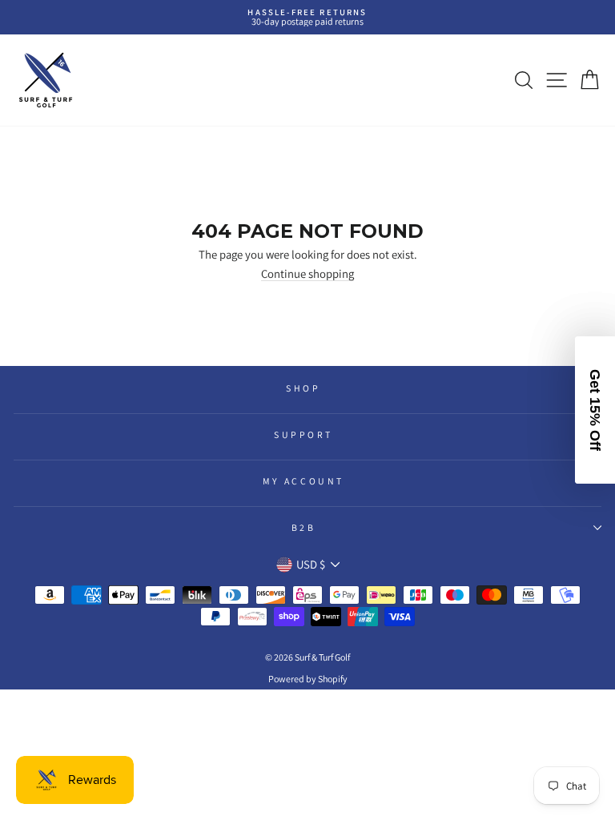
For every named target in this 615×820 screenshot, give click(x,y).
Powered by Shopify (308, 679)
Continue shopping (307, 274)
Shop (303, 388)
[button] (595, 410)
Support (303, 434)
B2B (303, 527)
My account (303, 481)
